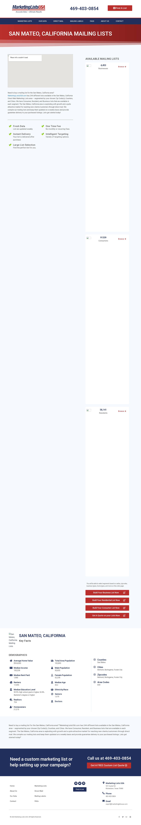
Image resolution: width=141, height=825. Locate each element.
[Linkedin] (83, 783)
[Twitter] (79, 783)
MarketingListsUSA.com (17, 96)
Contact (119, 21)
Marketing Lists (25, 21)
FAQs (92, 21)
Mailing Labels (76, 21)
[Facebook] (76, 783)
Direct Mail (58, 21)
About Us (105, 21)
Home (12, 786)
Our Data (43, 21)
